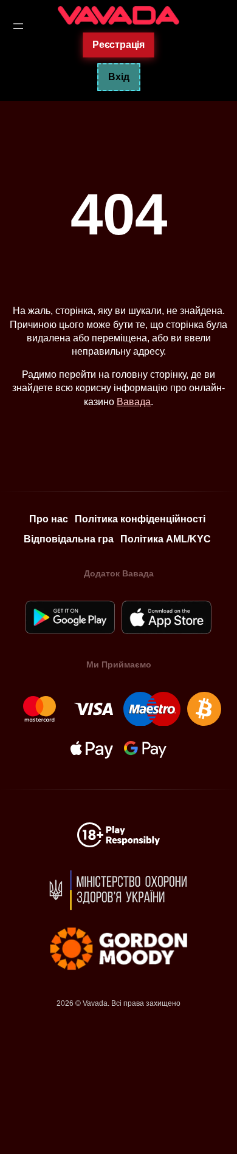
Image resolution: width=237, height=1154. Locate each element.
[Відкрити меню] (18, 26)
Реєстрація (118, 44)
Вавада (134, 402)
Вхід (118, 77)
